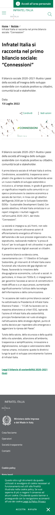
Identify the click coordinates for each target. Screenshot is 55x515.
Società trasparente (12, 444)
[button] (49, 14)
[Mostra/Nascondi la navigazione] (4, 12)
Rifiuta (32, 509)
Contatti (6, 450)
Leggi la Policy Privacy (34, 501)
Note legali (7, 474)
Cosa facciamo (9, 432)
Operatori (7, 438)
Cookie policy (8, 468)
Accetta (21, 509)
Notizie (14, 26)
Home (5, 26)
